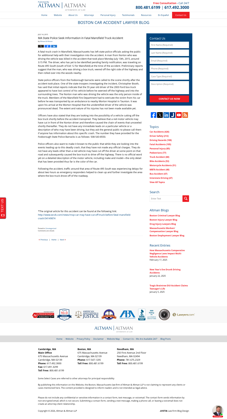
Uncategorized (50, 228)
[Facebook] (153, 115)
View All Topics (157, 182)
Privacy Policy (83, 338)
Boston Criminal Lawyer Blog (165, 215)
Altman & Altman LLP (66, 410)
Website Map (113, 338)
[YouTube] (179, 115)
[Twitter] (160, 115)
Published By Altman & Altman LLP (162, 6)
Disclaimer (98, 338)
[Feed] (185, 115)
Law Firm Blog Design (174, 410)
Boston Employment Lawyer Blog (167, 235)
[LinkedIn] (166, 115)
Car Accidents (159, 131)
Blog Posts (165, 338)
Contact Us (180, 15)
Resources (146, 15)
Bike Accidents (159, 161)
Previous (43, 239)
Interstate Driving (161, 178)
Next (63, 239)
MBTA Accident (159, 169)
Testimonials (128, 15)
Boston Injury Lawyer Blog (163, 219)
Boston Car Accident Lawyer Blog (61, 6)
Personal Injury (107, 15)
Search (185, 198)
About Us (73, 15)
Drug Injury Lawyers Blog (163, 224)
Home (44, 15)
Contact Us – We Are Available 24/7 (140, 338)
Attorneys (89, 15)
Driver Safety (159, 136)
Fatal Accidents (160, 144)
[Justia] (172, 115)
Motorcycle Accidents (163, 165)
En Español (163, 15)
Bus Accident (158, 173)
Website (58, 15)
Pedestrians (158, 152)
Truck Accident (159, 157)
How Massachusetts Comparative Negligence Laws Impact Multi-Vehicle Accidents (167, 253)
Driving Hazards (161, 140)
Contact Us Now (169, 98)
